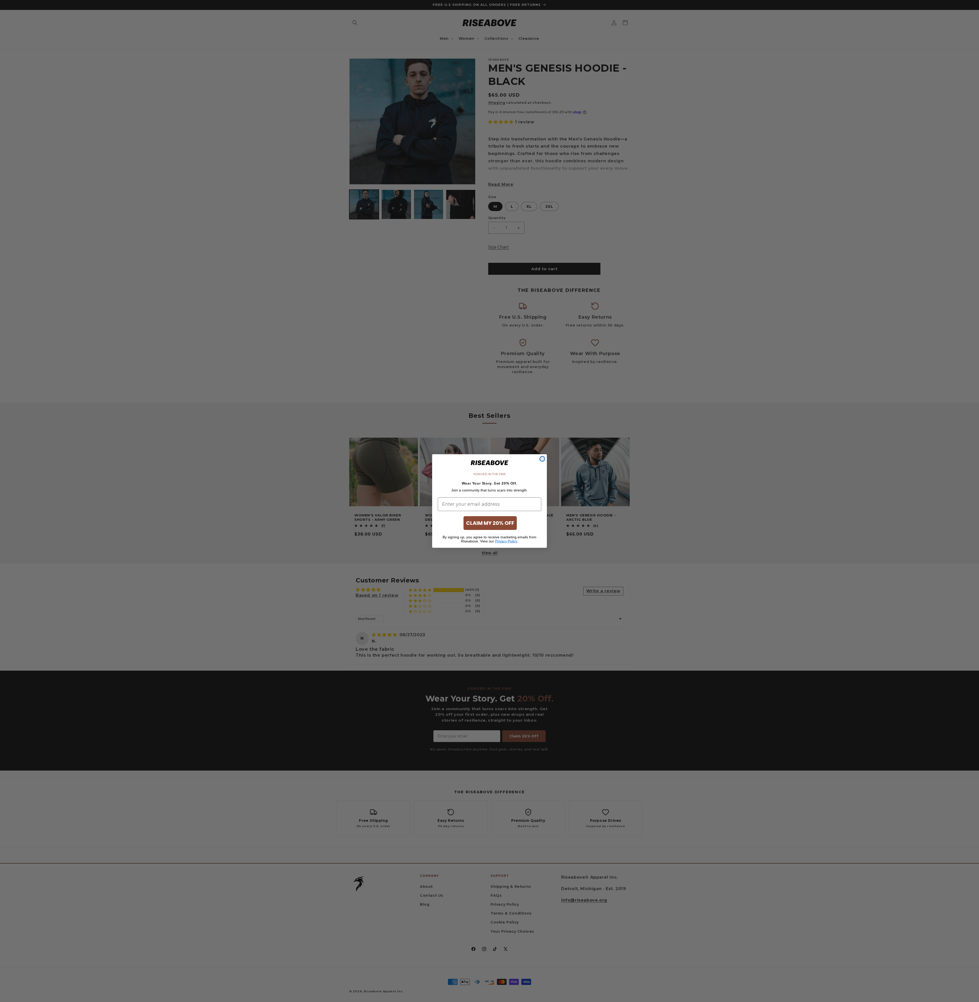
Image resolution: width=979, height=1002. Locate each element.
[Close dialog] (542, 458)
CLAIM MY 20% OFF (490, 523)
